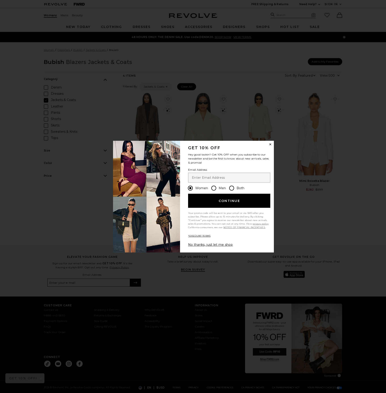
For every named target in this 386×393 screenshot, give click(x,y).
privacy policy (261, 223)
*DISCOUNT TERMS (199, 235)
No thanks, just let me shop (210, 245)
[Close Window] (270, 144)
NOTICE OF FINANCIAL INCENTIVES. (244, 227)
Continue (229, 201)
